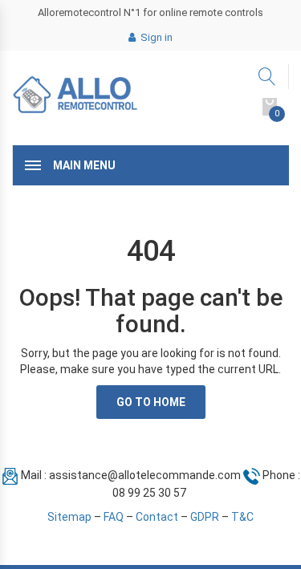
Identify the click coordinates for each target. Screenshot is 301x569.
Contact (157, 516)
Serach (267, 76)
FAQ (114, 516)
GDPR (204, 516)
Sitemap (69, 516)
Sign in (155, 37)
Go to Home (150, 402)
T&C (242, 516)
